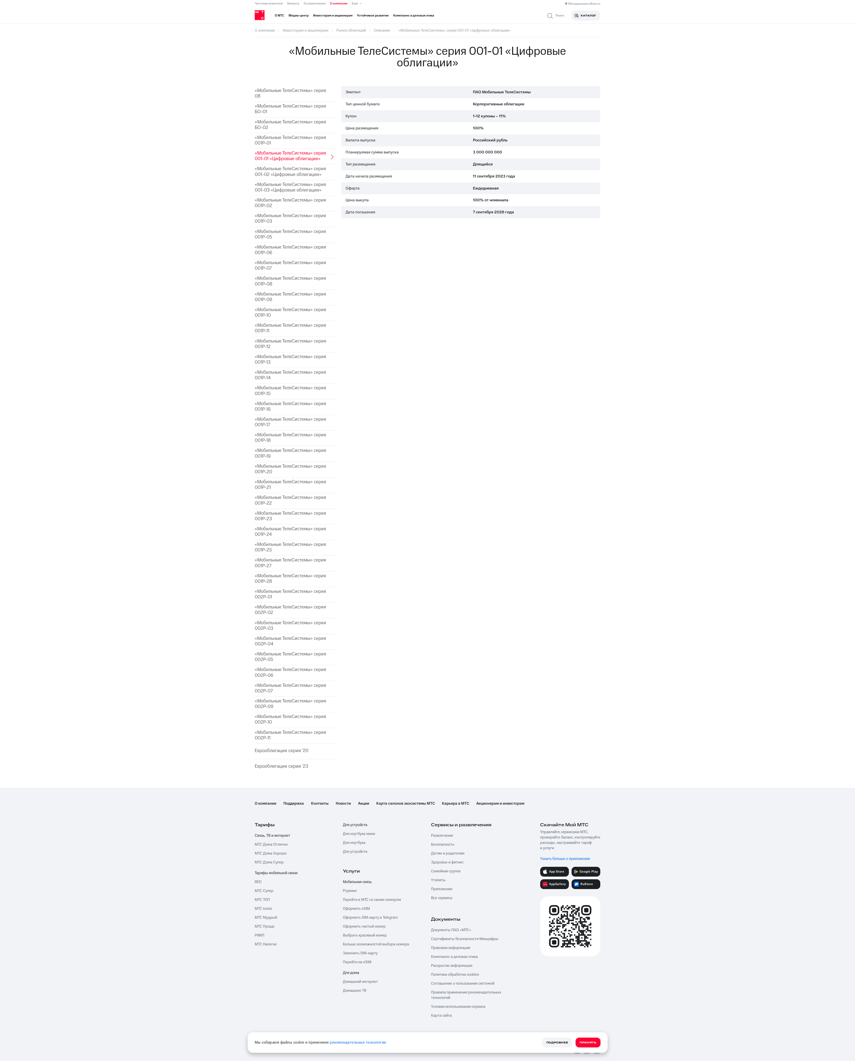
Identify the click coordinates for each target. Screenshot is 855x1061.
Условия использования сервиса (458, 1006)
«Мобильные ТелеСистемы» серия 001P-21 (290, 484)
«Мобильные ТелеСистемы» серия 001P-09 (290, 296)
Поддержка (293, 803)
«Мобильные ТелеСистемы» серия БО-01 (290, 108)
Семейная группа (445, 871)
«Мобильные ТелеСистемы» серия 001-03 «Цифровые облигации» (290, 187)
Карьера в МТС (455, 803)
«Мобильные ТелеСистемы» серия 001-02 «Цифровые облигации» (290, 171)
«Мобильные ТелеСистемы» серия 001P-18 (290, 437)
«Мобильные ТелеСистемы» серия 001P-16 (290, 406)
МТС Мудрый (266, 917)
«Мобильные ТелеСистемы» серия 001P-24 (290, 531)
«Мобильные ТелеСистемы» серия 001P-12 (290, 343)
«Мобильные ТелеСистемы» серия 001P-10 (290, 312)
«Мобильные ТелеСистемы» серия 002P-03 (290, 625)
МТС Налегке (266, 944)
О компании (338, 3)
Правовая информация (450, 948)
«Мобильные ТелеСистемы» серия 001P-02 (290, 202)
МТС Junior (263, 908)
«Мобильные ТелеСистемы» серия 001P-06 (290, 249)
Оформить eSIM (356, 908)
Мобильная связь (357, 882)
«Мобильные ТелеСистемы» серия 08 (290, 93)
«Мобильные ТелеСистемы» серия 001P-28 (290, 578)
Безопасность (442, 844)
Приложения (441, 889)
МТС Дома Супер (269, 862)
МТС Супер (264, 891)
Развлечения (442, 835)
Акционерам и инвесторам (500, 803)
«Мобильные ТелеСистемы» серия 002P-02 (290, 609)
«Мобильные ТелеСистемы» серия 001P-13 (290, 359)
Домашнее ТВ (354, 990)
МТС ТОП (262, 899)
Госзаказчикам (315, 3)
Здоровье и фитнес (447, 862)
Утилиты (438, 880)
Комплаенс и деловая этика (454, 956)
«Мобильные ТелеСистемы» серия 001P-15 (290, 390)
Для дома (351, 972)
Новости (343, 803)
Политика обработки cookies (455, 974)
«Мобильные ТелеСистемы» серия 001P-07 (290, 265)
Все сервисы (441, 898)
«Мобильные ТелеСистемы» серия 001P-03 (290, 218)
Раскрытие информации (451, 965)
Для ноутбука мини (359, 834)
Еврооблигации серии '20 (281, 750)
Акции (363, 803)
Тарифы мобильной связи (276, 873)
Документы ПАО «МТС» (451, 930)
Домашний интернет (360, 981)
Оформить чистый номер (364, 926)
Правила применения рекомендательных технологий (466, 995)
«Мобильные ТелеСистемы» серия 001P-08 (290, 281)
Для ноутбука (354, 842)
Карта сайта (441, 1015)
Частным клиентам (269, 3)
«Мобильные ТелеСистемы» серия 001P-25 (290, 547)
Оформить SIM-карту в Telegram (370, 917)
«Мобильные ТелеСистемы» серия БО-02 (290, 124)
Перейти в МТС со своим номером (372, 899)
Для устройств (355, 825)
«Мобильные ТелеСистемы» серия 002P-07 (290, 688)
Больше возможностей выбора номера (376, 944)
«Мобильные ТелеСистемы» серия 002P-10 (290, 719)
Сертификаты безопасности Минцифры (464, 939)
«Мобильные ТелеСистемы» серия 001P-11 (290, 328)
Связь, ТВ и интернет (272, 835)
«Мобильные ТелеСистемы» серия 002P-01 (290, 594)
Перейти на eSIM (357, 962)
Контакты (320, 803)
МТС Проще (265, 926)
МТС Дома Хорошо (271, 853)
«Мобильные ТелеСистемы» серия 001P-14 (290, 375)
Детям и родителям (447, 853)
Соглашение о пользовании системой (462, 983)
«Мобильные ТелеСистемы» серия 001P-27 (290, 562)
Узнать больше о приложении (565, 858)
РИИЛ (259, 935)
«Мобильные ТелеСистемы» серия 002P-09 (290, 703)
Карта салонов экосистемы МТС (405, 803)
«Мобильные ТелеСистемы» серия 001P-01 (290, 140)
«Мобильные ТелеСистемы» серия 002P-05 (290, 656)
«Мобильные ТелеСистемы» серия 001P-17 (290, 422)
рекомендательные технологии (358, 1042)
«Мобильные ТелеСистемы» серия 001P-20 (290, 469)
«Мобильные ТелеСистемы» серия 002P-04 (290, 641)
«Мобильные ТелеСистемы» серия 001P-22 (290, 500)
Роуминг (350, 891)
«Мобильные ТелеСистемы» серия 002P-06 (290, 672)
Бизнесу (293, 3)
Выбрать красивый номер (365, 935)
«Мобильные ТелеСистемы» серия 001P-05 (290, 234)
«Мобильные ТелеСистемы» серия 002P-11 (290, 735)
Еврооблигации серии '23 (281, 766)
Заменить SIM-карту (360, 953)
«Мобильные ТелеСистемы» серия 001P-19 (290, 453)
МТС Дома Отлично (271, 844)
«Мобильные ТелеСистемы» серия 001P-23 (290, 516)
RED (258, 882)
